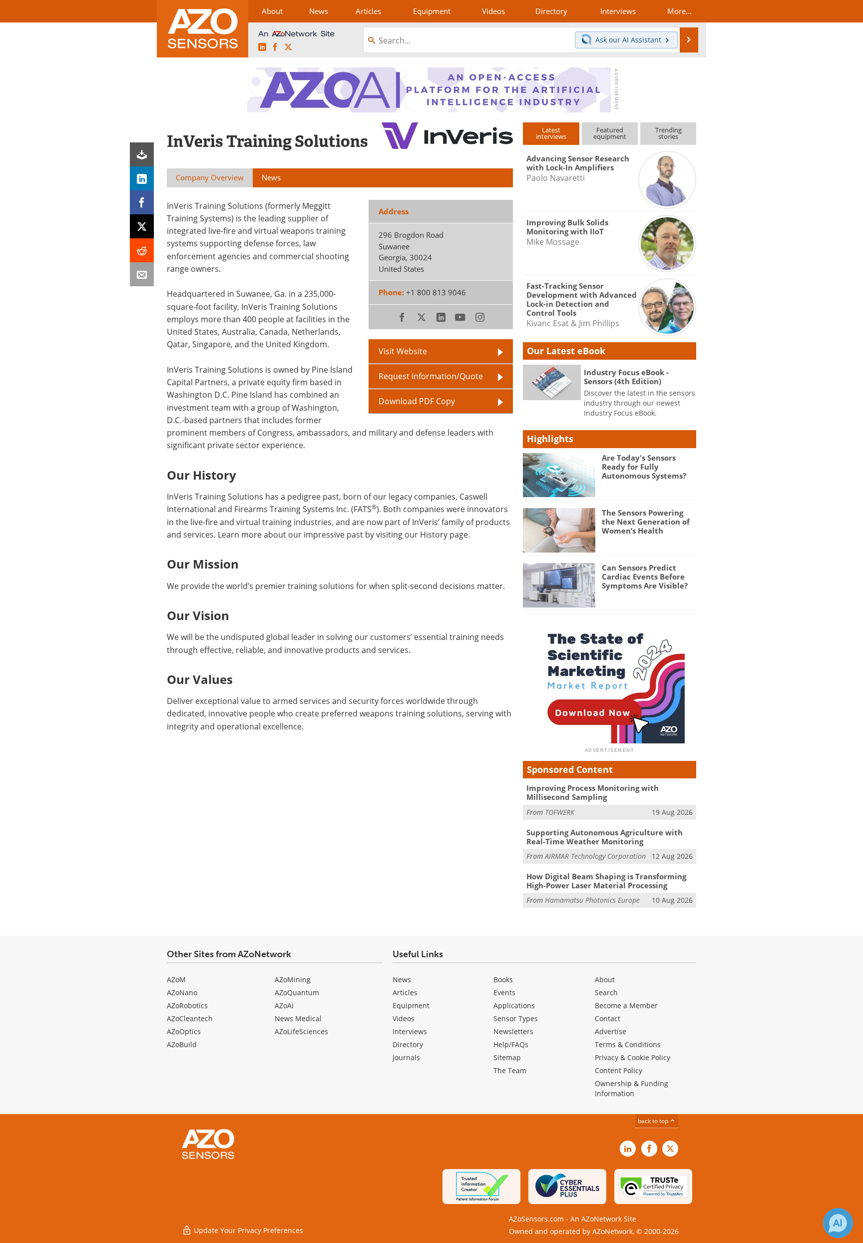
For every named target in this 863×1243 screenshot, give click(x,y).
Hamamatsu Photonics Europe (592, 900)
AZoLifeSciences (301, 1031)
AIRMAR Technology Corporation (595, 856)
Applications (514, 1005)
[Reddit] (142, 250)
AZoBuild (182, 1044)
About (605, 979)
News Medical (298, 1018)
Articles (405, 992)
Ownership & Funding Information (631, 1088)
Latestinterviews (551, 133)
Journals (406, 1057)
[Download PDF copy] (142, 154)
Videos (404, 1018)
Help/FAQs (510, 1044)
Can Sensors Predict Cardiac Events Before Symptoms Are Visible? (645, 577)
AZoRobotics (187, 1005)
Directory (408, 1044)
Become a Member (626, 1005)
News (402, 979)
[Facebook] (142, 202)
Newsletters (513, 1031)
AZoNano (182, 992)
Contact (607, 1018)
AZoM (176, 979)
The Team (509, 1070)
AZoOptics (184, 1031)
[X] (142, 226)
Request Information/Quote (431, 376)
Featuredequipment (609, 133)
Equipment (411, 1005)
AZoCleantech (190, 1018)
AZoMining (293, 979)
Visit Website (403, 351)
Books (503, 979)
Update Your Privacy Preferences (247, 1230)
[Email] (142, 274)
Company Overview (210, 177)
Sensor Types (515, 1018)
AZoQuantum (297, 992)
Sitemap (507, 1057)
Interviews (410, 1031)
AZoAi (284, 1005)
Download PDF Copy (417, 401)
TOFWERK (559, 812)
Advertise (610, 1031)
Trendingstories (668, 133)
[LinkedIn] (142, 178)
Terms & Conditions (628, 1044)
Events (504, 992)
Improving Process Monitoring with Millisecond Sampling (592, 792)
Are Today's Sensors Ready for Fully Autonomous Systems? (644, 467)
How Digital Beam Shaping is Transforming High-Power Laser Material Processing (606, 880)
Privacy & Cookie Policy (632, 1057)
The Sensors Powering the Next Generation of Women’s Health (646, 522)
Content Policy (618, 1070)
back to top (654, 1121)
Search (606, 992)
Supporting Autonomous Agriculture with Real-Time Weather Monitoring (604, 836)
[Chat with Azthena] (838, 1223)
